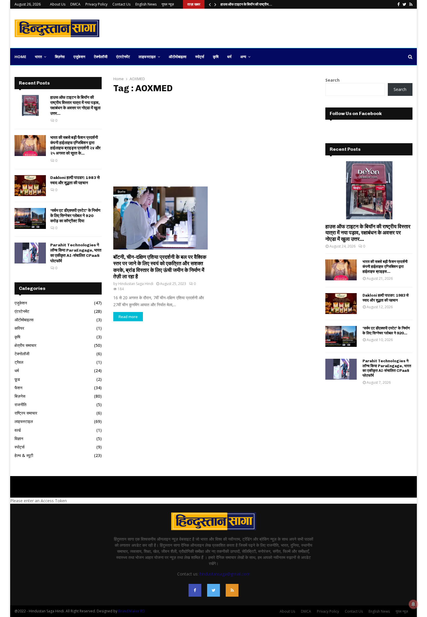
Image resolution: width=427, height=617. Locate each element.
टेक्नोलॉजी (100, 56)
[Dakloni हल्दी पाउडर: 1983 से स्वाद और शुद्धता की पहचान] (30, 185)
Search (332, 80)
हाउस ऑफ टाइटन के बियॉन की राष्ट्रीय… (246, 4)
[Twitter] (213, 590)
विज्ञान (19, 438)
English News (146, 4)
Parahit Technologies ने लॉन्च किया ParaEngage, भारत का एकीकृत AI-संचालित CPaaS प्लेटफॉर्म (75, 253)
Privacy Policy (96, 4)
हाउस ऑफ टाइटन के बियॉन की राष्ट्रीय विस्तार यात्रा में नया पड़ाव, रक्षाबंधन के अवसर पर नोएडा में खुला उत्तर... (75, 105)
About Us (57, 4)
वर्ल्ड (18, 430)
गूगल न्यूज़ (168, 4)
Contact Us (121, 4)
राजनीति (20, 404)
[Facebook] (195, 590)
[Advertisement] (306, 28)
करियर (19, 328)
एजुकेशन (79, 56)
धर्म (229, 56)
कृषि (215, 56)
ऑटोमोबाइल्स (177, 56)
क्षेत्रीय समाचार (25, 345)
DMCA (75, 4)
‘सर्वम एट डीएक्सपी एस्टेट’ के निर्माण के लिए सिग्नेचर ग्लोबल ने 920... (386, 330)
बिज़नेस (60, 56)
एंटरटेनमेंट (123, 56)
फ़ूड (17, 379)
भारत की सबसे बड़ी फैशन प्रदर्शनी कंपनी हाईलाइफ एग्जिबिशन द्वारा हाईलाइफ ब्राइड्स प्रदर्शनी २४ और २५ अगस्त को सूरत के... (75, 145)
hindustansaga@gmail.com (225, 574)
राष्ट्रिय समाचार (26, 413)
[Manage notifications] (413, 604)
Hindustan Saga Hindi (135, 283)
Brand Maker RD (131, 611)
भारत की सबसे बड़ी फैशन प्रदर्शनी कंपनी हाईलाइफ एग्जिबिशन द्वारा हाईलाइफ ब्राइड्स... (385, 266)
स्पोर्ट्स (199, 56)
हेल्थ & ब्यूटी (24, 455)
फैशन (18, 387)
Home (20, 56)
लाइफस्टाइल (147, 56)
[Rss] (232, 590)
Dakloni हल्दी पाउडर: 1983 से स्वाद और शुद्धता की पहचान (75, 180)
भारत (38, 56)
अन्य (243, 56)
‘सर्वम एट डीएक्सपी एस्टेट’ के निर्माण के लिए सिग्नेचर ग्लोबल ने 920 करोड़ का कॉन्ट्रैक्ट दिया (75, 215)
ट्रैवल (19, 362)
